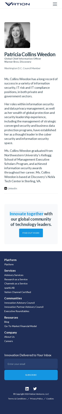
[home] (21, 4)
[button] (54, 4)
